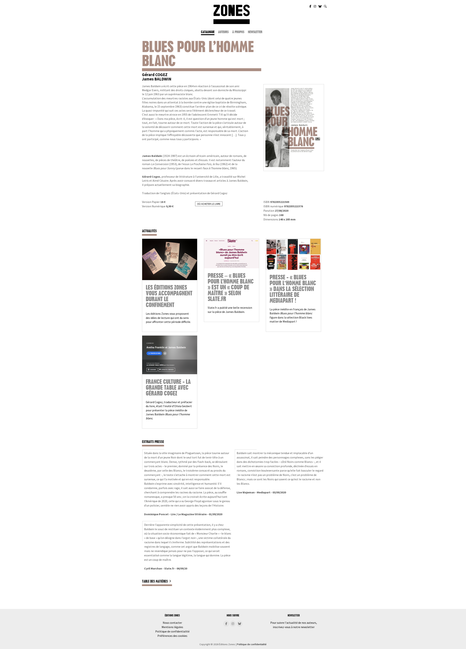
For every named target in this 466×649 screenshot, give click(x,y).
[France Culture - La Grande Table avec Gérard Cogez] (169, 355)
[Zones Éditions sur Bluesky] (320, 6)
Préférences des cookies (172, 636)
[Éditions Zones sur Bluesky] (239, 624)
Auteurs (223, 32)
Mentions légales (172, 627)
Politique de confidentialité (172, 631)
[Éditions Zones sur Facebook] (226, 624)
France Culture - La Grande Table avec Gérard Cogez (168, 387)
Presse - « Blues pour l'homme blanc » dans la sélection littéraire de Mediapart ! (293, 289)
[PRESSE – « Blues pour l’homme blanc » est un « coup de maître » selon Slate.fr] (231, 253)
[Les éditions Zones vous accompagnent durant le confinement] (169, 259)
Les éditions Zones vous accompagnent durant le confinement (169, 296)
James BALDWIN (156, 79)
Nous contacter (172, 622)
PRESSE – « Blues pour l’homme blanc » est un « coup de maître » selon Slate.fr (231, 287)
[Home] (231, 14)
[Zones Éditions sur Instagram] (315, 6)
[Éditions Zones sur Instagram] (233, 624)
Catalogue (207, 32)
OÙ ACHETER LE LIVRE (208, 203)
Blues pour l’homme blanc (198, 54)
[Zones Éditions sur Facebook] (310, 6)
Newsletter (255, 32)
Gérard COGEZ (154, 74)
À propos (238, 32)
